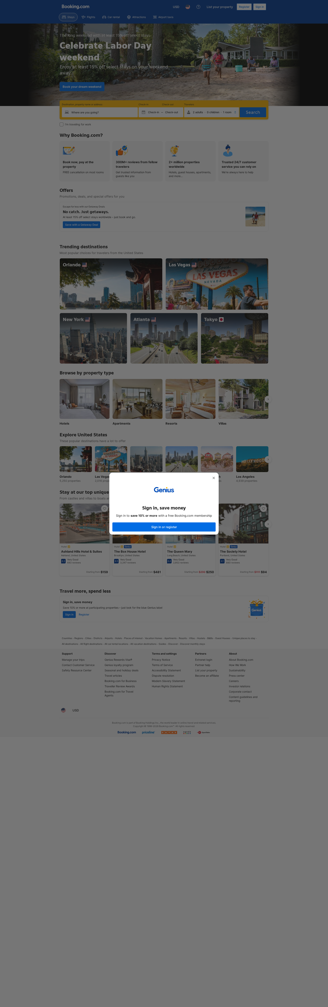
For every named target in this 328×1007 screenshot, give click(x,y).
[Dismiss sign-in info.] (213, 478)
